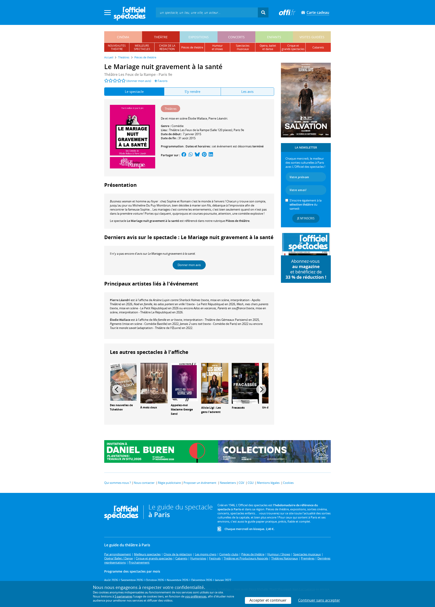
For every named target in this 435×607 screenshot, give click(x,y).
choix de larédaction (167, 47)
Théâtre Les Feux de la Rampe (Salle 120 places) (200, 130)
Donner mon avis (189, 265)
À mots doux (148, 407)
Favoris (162, 81)
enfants (274, 37)
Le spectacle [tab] (134, 91)
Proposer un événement (200, 483)
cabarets (318, 47)
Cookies (288, 483)
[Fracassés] (245, 383)
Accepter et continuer (268, 600)
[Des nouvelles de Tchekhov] (123, 382)
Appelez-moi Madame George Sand (182, 409)
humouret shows (217, 47)
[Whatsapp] (190, 155)
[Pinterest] (204, 155)
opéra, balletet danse (268, 47)
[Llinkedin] (211, 155)
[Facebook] (184, 155)
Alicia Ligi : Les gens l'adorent (211, 410)
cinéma (123, 37)
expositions (198, 37)
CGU (251, 483)
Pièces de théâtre (237, 221)
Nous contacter (144, 483)
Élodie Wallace (120, 320)
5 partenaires (123, 596)
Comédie (178, 126)
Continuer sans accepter (319, 600)
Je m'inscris (305, 218)
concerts (236, 37)
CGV (241, 483)
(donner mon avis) (138, 81)
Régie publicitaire (169, 483)
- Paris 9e (138, 74)
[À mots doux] (153, 383)
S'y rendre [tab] (192, 91)
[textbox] (207, 12)
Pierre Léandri (120, 300)
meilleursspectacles (142, 47)
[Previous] (117, 389)
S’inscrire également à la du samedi (305, 204)
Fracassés (238, 408)
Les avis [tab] (247, 91)
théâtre (161, 37)
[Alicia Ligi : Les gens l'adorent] (214, 383)
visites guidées (312, 37)
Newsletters (228, 483)
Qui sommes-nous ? (117, 483)
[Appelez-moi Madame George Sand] (184, 382)
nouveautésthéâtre (117, 47)
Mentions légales (268, 483)
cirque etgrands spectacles (293, 47)
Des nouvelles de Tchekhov (121, 407)
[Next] (261, 389)
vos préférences (195, 596)
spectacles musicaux (242, 47)
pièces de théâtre (192, 47)
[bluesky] (197, 155)
